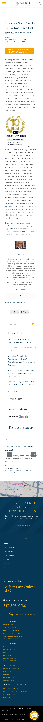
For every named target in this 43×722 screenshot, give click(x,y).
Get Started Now (21, 526)
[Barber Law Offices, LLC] (23, 3)
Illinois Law (28, 470)
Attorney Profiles (10, 551)
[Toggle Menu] (4, 3)
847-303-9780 (7, 697)
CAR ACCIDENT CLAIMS (11, 630)
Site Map (6, 572)
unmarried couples (11, 472)
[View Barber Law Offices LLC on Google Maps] (21, 489)
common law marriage (15, 470)
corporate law (10, 229)
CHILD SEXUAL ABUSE (11, 639)
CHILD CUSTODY (9, 649)
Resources (7, 564)
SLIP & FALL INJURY (10, 627)
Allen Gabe (11, 37)
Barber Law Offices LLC (21, 708)
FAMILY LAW (7, 652)
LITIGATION (7, 671)
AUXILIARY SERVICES (10, 677)
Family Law (11, 302)
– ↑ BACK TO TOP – (21, 539)
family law (9, 206)
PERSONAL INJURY (9, 624)
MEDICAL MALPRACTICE (11, 633)
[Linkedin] (20, 295)
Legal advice (20, 302)
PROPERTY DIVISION (10, 658)
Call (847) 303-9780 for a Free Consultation (19, 51)
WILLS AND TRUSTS (10, 661)
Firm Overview (9, 556)
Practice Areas (8, 547)
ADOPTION (7, 655)
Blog (5, 568)
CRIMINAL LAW (8, 680)
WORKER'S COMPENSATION (12, 636)
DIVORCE (6, 646)
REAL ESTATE (7, 674)
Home (5, 543)
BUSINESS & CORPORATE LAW (13, 669)
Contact (6, 560)
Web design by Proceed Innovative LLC (15, 714)
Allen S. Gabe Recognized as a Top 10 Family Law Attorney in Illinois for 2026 (21, 373)
